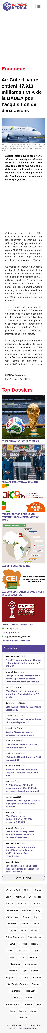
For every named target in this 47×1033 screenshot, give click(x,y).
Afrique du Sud (13, 890)
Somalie (18, 997)
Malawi (36, 950)
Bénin (8, 896)
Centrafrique (12, 910)
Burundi (10, 903)
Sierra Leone (30, 990)
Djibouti (26, 917)
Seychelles (15, 990)
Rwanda (37, 977)
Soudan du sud (12, 1004)
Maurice (33, 957)
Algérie (27, 890)
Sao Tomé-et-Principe (18, 984)
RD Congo (24, 977)
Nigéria (34, 970)
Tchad (39, 1004)
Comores (26, 910)
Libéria (34, 943)
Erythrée (12, 923)
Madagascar (22, 950)
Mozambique (31, 964)
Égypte (37, 917)
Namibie (13, 970)
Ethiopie (24, 923)
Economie (13, 68)
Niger (24, 970)
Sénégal (35, 984)
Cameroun (23, 903)
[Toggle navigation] (38, 6)
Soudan (29, 997)
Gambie (12, 930)
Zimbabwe (23, 1017)
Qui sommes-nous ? (28, 1028)
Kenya (12, 943)
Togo (12, 1011)
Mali (12, 957)
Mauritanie (15, 964)
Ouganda (10, 977)
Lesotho (23, 943)
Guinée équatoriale (15, 937)
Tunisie (22, 1011)
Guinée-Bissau (34, 937)
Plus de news (24, 877)
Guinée (34, 930)
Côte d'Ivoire (12, 917)
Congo (38, 910)
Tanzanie (28, 1004)
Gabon (36, 923)
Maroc (22, 957)
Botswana (20, 896)
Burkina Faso (35, 896)
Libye (10, 950)
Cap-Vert (36, 903)
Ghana (24, 930)
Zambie (33, 1011)
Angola (38, 890)
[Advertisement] (23, 37)
